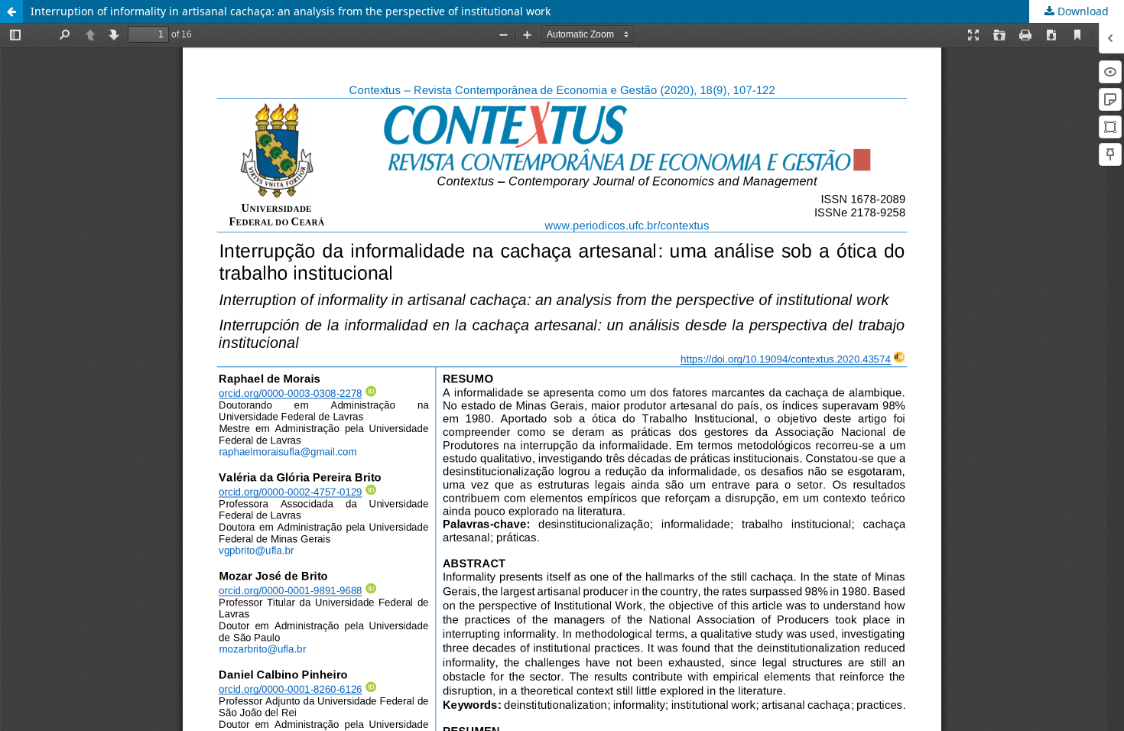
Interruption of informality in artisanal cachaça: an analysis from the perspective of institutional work (291, 11)
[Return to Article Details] (11, 11)
